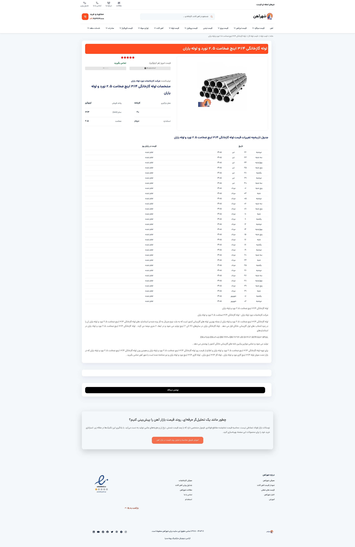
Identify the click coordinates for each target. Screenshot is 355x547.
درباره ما (109, 5)
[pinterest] (102, 532)
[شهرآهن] (269, 17)
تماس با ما (97, 5)
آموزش (272, 499)
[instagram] (125, 532)
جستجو (211, 16)
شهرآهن (259, 16)
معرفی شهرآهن (269, 480)
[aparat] (116, 532)
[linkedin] (94, 532)
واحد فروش (116, 103)
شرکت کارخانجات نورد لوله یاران (145, 81)
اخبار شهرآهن (269, 494)
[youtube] (98, 532)
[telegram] (121, 532)
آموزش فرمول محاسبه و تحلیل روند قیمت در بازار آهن (177, 440)
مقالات (119, 5)
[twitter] (112, 532)
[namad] (102, 483)
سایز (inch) (117, 112)
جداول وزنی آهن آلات (183, 485)
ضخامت (118, 121)
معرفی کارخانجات (185, 480)
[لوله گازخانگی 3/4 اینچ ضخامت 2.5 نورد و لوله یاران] (222, 86)
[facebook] (107, 532)
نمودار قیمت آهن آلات (266, 485)
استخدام (188, 499)
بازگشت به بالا (133, 508)
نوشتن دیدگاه (173, 390)
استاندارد (167, 121)
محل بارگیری (166, 103)
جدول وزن (84, 5)
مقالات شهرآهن (186, 490)
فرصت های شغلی (268, 490)
